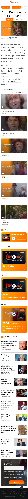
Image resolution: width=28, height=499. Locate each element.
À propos (3, 490)
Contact (8, 491)
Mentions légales (24, 490)
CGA (20, 491)
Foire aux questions (13, 490)
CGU (17, 491)
